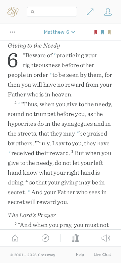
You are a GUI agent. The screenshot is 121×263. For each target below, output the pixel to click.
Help (80, 255)
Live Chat (102, 255)
